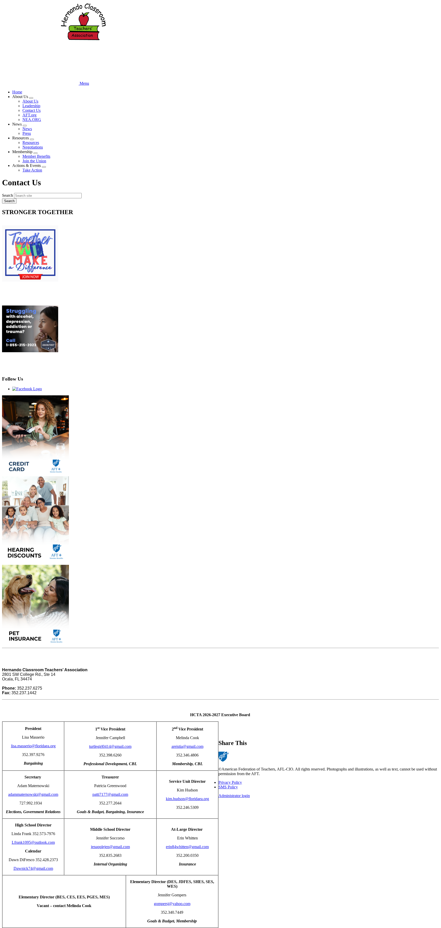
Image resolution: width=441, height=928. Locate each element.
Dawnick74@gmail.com (33, 868)
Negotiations (32, 147)
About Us (30, 101)
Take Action (32, 170)
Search (7, 195)
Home (17, 92)
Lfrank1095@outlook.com (33, 842)
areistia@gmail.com (187, 746)
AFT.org (29, 115)
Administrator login (234, 795)
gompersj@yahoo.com (172, 903)
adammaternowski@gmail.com (33, 794)
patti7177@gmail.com (110, 794)
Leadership (31, 106)
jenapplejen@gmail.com (110, 847)
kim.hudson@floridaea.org (187, 799)
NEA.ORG (31, 119)
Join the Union (34, 161)
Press (26, 133)
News (27, 129)
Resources (30, 142)
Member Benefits (36, 156)
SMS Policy (228, 787)
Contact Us (31, 110)
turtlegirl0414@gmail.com (110, 746)
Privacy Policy (230, 782)
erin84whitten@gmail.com (187, 847)
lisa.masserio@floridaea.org (33, 746)
